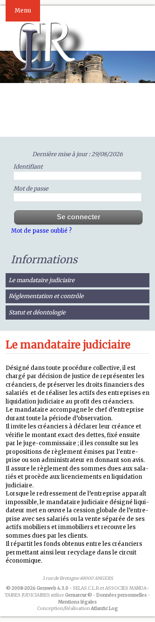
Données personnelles (121, 595)
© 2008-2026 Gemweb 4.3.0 (37, 588)
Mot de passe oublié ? (41, 230)
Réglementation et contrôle (46, 296)
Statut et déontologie (37, 312)
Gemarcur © (78, 595)
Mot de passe (30, 188)
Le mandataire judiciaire (41, 280)
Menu (23, 10)
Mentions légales (77, 602)
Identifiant (28, 166)
